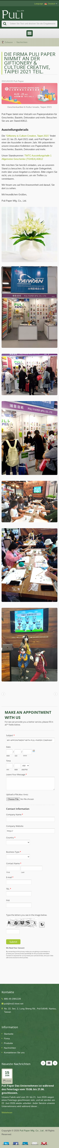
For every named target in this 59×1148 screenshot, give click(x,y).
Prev (43, 1063)
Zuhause (9, 42)
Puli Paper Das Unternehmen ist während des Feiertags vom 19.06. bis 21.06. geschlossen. (28, 1089)
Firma (7, 1038)
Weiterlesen (7, 1112)
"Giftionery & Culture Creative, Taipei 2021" (28, 135)
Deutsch (51, 4)
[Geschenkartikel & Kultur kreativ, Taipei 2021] (29, 94)
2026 (8, 1081)
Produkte (8, 1043)
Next (55, 1063)
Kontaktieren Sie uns (14, 1052)
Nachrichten (22, 42)
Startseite (8, 1034)
